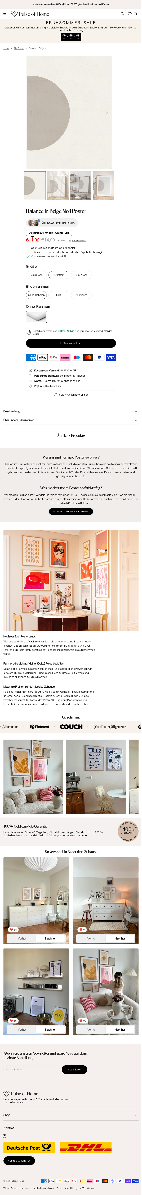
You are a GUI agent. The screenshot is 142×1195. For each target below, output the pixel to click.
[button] (7, 14)
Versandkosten (78, 240)
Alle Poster (19, 48)
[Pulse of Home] (30, 14)
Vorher (21, 933)
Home (6, 48)
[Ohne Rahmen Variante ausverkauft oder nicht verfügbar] (35, 317)
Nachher (49, 933)
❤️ (13, 924)
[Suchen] (120, 14)
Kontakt (8, 1128)
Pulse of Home (17, 1180)
